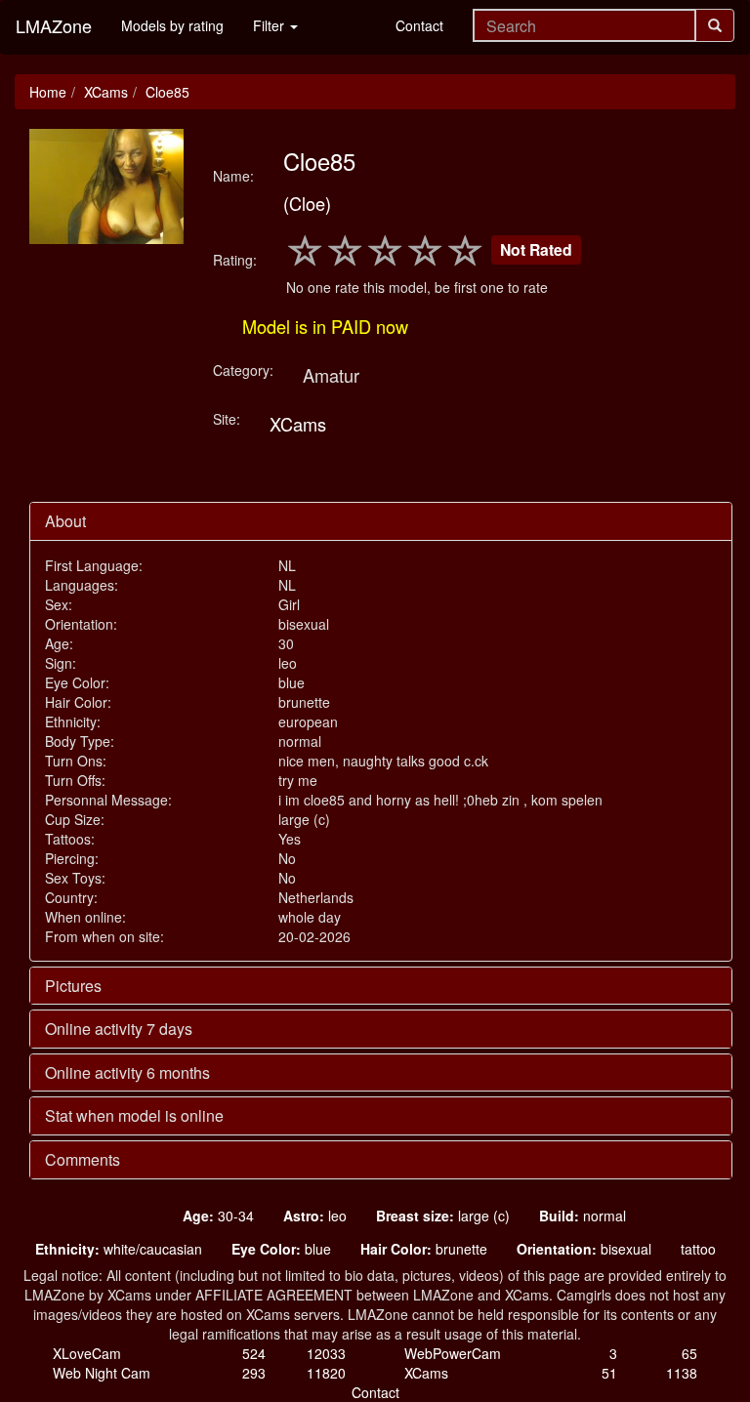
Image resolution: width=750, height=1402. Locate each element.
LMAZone (54, 25)
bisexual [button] (584, 1248)
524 (254, 1353)
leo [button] (315, 1215)
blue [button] (281, 1248)
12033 (326, 1353)
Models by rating (172, 25)
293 (254, 1372)
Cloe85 (167, 92)
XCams (106, 92)
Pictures (73, 985)
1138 (681, 1372)
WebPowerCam (452, 1353)
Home (47, 92)
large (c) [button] (443, 1215)
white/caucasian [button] (118, 1248)
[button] (124, 1215)
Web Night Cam (101, 1372)
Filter (270, 25)
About (65, 521)
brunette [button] (423, 1248)
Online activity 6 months (127, 1072)
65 (689, 1353)
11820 (326, 1372)
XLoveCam (87, 1353)
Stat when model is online (134, 1115)
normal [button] (582, 1215)
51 (609, 1372)
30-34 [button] (218, 1215)
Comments (82, 1159)
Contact (419, 25)
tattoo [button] (698, 1248)
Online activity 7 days (118, 1028)
